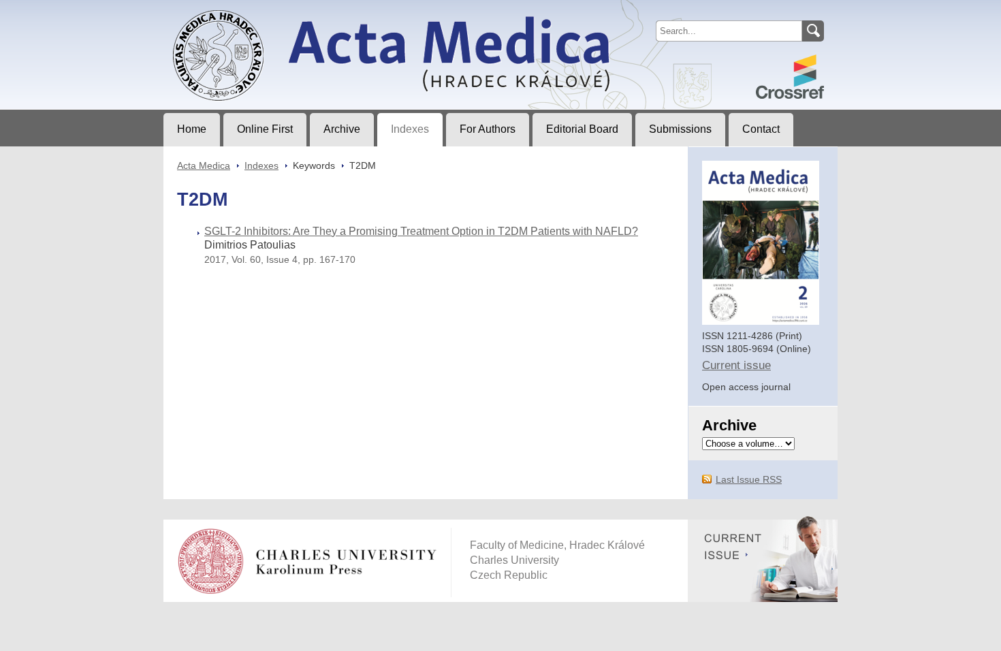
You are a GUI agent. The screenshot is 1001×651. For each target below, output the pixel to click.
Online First (265, 129)
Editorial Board (582, 129)
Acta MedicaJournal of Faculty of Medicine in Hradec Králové (277, 11)
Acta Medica (203, 165)
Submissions (680, 129)
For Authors (487, 129)
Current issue (736, 365)
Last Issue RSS (749, 479)
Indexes (410, 129)
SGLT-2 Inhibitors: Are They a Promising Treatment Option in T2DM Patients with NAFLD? (421, 231)
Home (191, 129)
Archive (341, 129)
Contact (761, 129)
